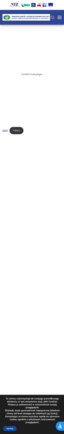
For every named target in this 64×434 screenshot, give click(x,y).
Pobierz (16, 130)
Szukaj (52, 17)
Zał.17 (5, 130)
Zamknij (9, 428)
